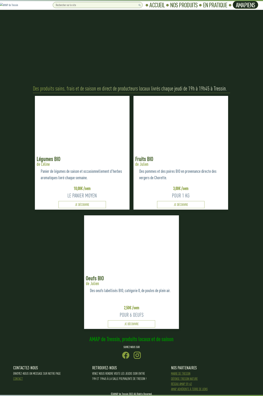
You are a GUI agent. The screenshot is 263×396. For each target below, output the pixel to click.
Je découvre (82, 205)
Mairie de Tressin (180, 373)
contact (18, 379)
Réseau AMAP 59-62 (181, 384)
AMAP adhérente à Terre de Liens (189, 389)
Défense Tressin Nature (184, 379)
